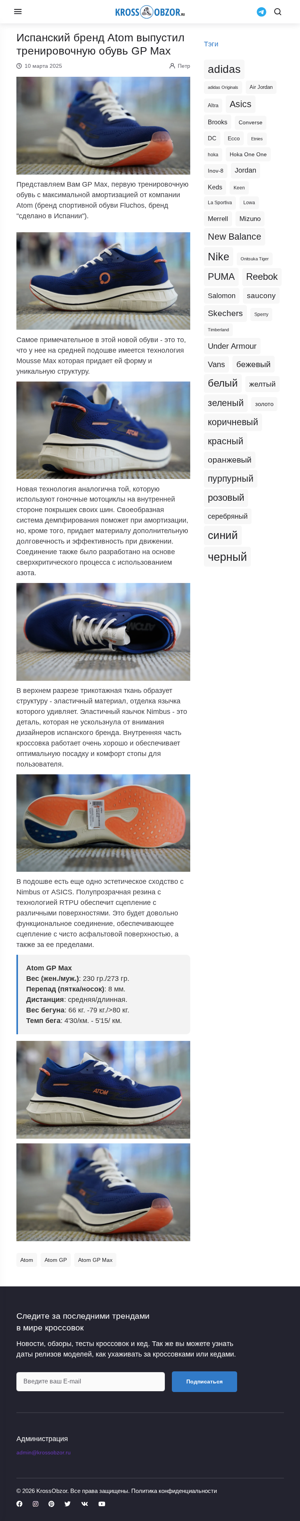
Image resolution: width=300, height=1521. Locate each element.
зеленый (226, 403)
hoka (213, 154)
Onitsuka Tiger (255, 258)
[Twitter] (67, 1504)
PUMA (221, 276)
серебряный (228, 516)
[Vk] (84, 1504)
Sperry (261, 314)
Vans (216, 364)
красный (225, 441)
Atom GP (56, 1260)
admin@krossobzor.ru (43, 1452)
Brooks (217, 121)
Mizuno (250, 219)
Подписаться (204, 1381)
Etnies (257, 138)
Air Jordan (261, 87)
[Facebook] (19, 1504)
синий (223, 535)
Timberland (218, 329)
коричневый (233, 422)
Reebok (262, 277)
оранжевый (230, 459)
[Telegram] (261, 12)
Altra (213, 105)
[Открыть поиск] (277, 11)
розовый (226, 498)
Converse (250, 122)
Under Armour (232, 346)
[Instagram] (35, 1504)
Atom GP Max (95, 1260)
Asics (241, 104)
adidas (224, 69)
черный (227, 556)
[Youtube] (101, 1504)
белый (223, 383)
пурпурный (231, 478)
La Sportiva (220, 202)
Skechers (225, 313)
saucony (261, 295)
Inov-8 (215, 171)
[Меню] (17, 11)
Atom (26, 1260)
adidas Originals (223, 87)
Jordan (245, 170)
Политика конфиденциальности (174, 1490)
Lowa (249, 202)
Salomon (222, 295)
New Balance (234, 236)
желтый (262, 384)
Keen (239, 188)
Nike (218, 257)
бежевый (253, 364)
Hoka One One (248, 154)
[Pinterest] (51, 1504)
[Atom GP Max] (103, 1089)
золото (264, 404)
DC (212, 138)
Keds (215, 187)
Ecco (234, 138)
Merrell (218, 219)
